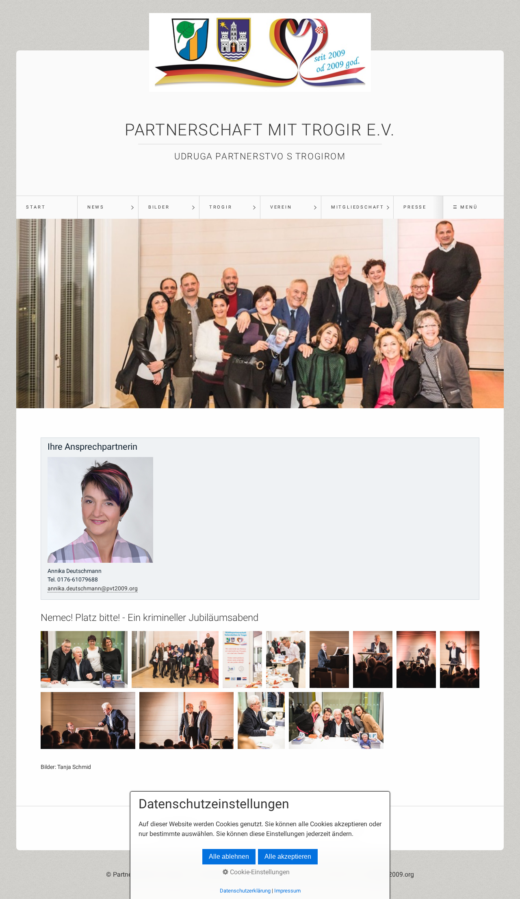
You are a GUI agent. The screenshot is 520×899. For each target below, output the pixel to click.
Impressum (287, 891)
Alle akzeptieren (287, 856)
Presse (415, 207)
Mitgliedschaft (357, 207)
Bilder (159, 207)
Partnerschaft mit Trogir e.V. (260, 129)
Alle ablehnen (229, 856)
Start (36, 207)
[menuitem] (46, 207)
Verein (281, 207)
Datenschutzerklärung (245, 891)
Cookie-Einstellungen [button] (259, 872)
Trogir (220, 207)
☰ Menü (465, 207)
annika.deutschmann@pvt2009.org (93, 588)
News (95, 207)
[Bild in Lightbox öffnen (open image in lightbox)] (84, 659)
